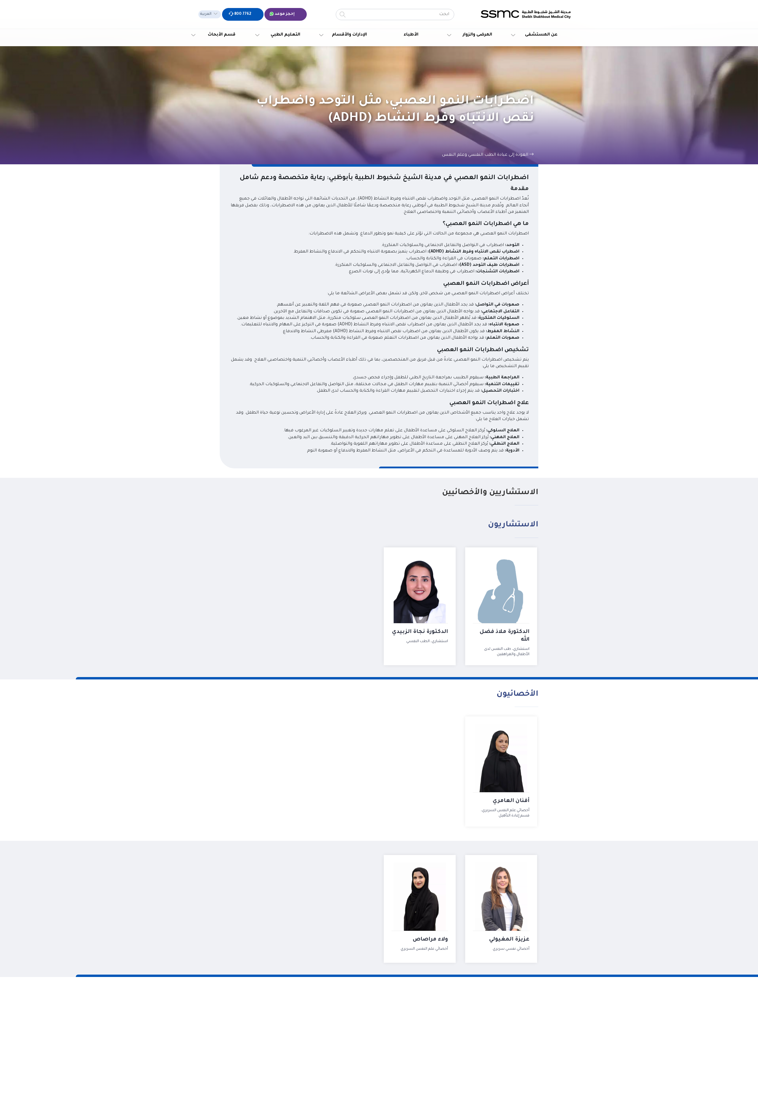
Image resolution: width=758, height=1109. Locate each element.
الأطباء (411, 35)
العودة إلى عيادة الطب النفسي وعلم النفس (485, 155)
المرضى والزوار (477, 35)
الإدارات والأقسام (349, 35)
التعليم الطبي (285, 35)
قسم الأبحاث (221, 35)
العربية (205, 14)
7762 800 (242, 14)
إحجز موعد (284, 14)
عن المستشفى (541, 35)
